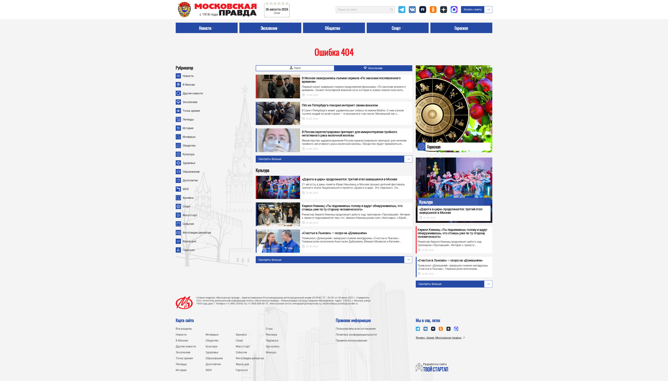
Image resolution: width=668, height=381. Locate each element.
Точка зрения (191, 110)
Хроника (188, 197)
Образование (191, 171)
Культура (188, 154)
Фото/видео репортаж (197, 232)
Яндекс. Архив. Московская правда (438, 337)
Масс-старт (190, 215)
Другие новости (193, 93)
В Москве (189, 84)
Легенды (188, 119)
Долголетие (190, 180)
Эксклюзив (190, 102)
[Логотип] (184, 302)
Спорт (186, 206)
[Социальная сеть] (401, 9)
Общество (189, 145)
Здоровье (189, 163)
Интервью (189, 137)
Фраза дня (189, 241)
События (188, 224)
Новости (188, 76)
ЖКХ (186, 189)
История (188, 128)
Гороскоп (189, 250)
